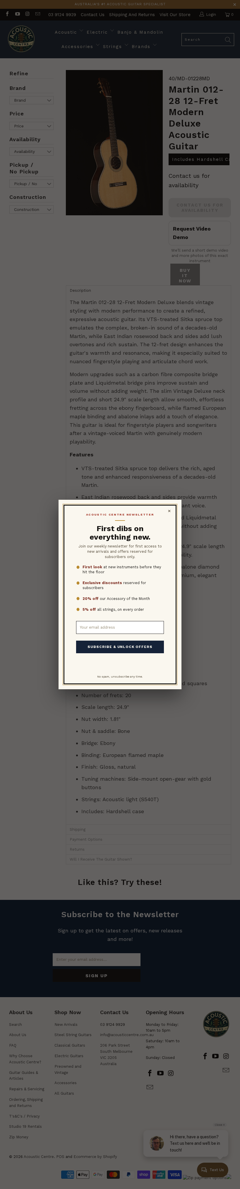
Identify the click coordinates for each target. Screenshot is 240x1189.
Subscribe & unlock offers (120, 647)
